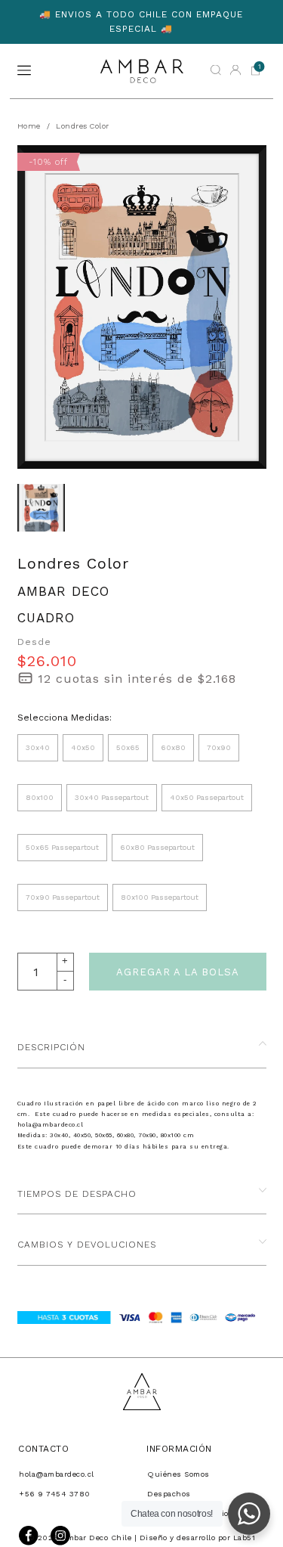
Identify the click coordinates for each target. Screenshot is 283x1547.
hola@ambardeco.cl (56, 1474)
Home (29, 126)
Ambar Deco (63, 591)
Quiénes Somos (178, 1474)
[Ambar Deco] (141, 71)
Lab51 (244, 1537)
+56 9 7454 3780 (55, 1494)
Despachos (169, 1494)
